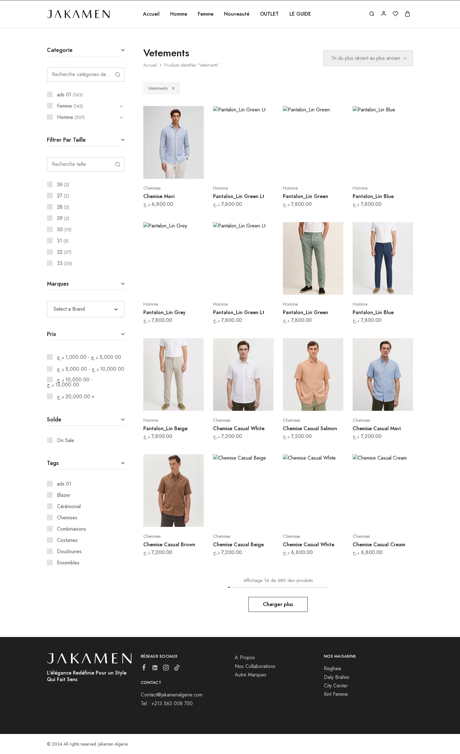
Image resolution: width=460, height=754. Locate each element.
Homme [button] (178, 14)
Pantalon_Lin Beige (165, 428)
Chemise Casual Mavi (377, 428)
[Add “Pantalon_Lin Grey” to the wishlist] (189, 285)
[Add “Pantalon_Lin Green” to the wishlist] (328, 169)
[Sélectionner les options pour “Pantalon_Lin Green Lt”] (226, 169)
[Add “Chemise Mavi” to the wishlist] (189, 169)
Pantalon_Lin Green (305, 196)
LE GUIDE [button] (300, 14)
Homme (220, 188)
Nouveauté (236, 14)
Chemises (152, 188)
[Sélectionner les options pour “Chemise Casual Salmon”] (296, 401)
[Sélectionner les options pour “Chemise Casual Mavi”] (366, 401)
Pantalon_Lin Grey (164, 312)
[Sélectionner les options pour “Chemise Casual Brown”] (157, 517)
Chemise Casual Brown (169, 544)
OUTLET (269, 14)
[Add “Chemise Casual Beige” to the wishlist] (259, 517)
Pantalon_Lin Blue (373, 196)
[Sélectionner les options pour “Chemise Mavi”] (157, 169)
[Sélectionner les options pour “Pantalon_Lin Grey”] (157, 285)
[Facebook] (144, 668)
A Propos (245, 657)
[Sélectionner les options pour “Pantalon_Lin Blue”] (366, 169)
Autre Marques (250, 674)
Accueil (151, 14)
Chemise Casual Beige (238, 544)
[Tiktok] (176, 669)
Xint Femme (336, 694)
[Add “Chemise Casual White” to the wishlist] (259, 401)
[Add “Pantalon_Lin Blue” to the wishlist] (398, 169)
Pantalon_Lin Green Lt (238, 196)
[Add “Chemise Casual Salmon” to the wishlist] (328, 401)
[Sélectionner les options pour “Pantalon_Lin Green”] (296, 169)
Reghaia (332, 668)
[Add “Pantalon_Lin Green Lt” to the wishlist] (259, 169)
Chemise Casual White (238, 428)
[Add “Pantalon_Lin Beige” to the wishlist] (189, 401)
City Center (336, 685)
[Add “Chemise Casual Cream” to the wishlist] (398, 517)
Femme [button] (205, 14)
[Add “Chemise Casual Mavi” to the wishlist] (398, 401)
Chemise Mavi (159, 196)
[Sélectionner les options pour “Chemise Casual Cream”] (366, 517)
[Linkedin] (155, 669)
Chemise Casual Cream (379, 544)
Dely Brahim (336, 677)
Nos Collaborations (255, 666)
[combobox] (86, 309)
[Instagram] (166, 669)
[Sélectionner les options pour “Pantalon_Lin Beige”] (157, 401)
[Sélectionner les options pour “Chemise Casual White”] (226, 401)
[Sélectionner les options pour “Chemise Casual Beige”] (226, 517)
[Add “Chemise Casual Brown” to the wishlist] (189, 517)
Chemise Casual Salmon (310, 428)
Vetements (158, 88)
